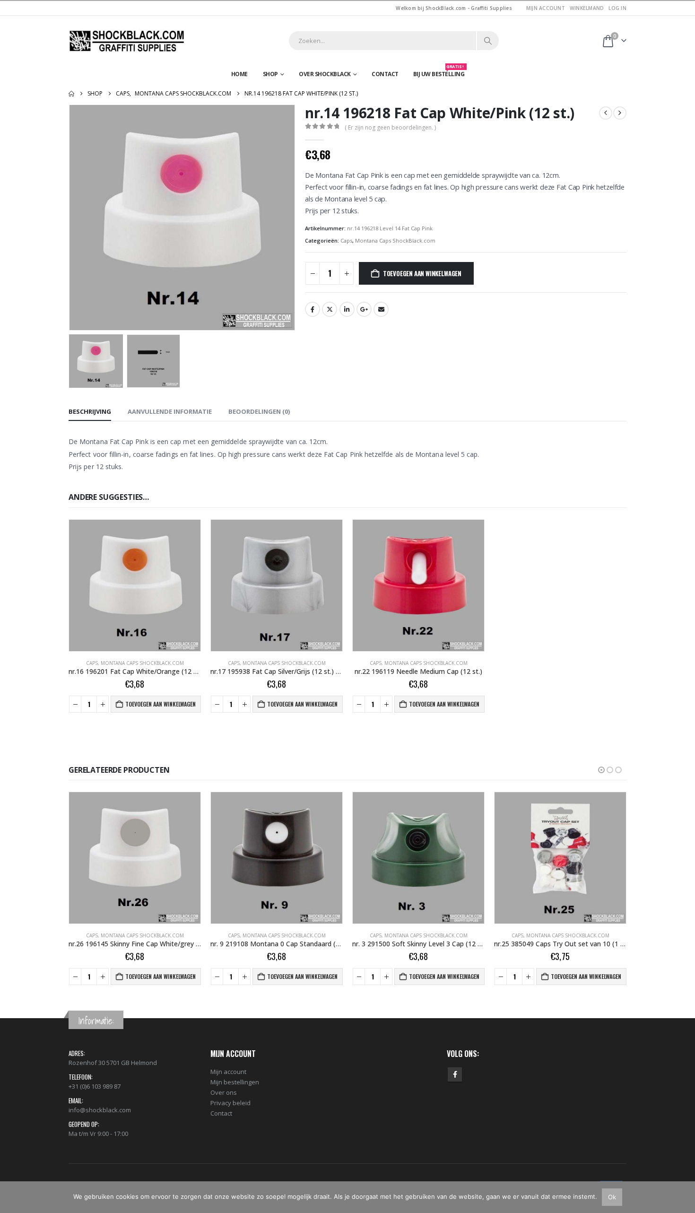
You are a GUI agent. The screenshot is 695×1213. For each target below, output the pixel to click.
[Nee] (683, 1197)
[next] (619, 113)
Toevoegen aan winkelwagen (422, 273)
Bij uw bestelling (439, 72)
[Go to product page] (134, 585)
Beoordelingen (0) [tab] (259, 411)
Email (381, 309)
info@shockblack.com (100, 1110)
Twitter (329, 309)
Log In (617, 8)
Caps (346, 240)
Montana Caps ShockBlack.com (395, 240)
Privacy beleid (230, 1103)
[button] (71, 217)
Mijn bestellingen (234, 1082)
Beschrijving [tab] (90, 411)
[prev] (605, 113)
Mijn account (545, 8)
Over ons (223, 1092)
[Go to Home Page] (71, 93)
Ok (612, 1197)
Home (239, 74)
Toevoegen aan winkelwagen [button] (160, 704)
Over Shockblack (325, 74)
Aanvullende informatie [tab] (170, 411)
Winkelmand (587, 8)
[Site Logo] (128, 41)
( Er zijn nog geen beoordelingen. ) (390, 127)
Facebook (312, 309)
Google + (364, 309)
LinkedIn (347, 309)
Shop (270, 74)
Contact (385, 74)
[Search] (488, 40)
